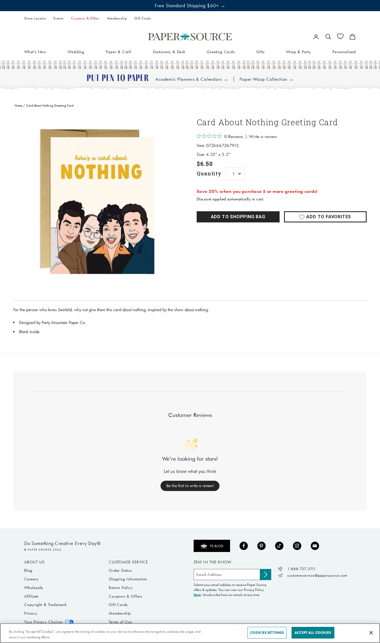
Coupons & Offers (85, 18)
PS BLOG (216, 546)
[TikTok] (279, 546)
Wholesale (33, 587)
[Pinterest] (261, 546)
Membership (117, 18)
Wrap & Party (298, 51)
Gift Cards (142, 18)
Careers (31, 578)
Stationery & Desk (169, 51)
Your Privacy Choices (43, 621)
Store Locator (35, 18)
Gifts (260, 51)
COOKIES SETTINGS (267, 632)
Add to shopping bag (238, 216)
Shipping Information (128, 578)
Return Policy (120, 587)
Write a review (263, 136)
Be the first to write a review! (190, 486)
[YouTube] (315, 546)
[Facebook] (244, 546)
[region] (98, 202)
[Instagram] (297, 546)
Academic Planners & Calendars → (191, 79)
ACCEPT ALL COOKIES (313, 632)
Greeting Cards (221, 51)
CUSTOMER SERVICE (128, 562)
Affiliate (31, 596)
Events (58, 18)
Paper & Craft (118, 51)
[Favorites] (340, 36)
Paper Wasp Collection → (267, 79)
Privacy (31, 613)
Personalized (344, 51)
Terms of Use (120, 621)
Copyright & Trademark (45, 604)
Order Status (120, 570)
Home (18, 105)
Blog (28, 570)
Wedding (76, 51)
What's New (35, 51)
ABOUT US (34, 562)
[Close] (371, 633)
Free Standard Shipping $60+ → (190, 6)
